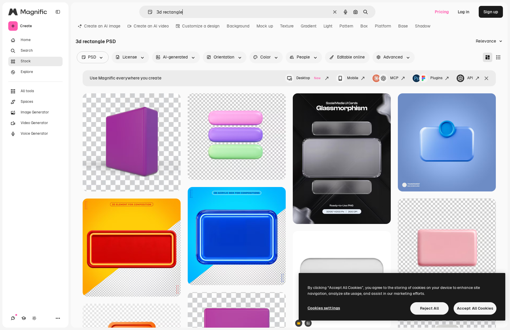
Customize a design (201, 26)
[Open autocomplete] (148, 12)
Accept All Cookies (475, 308)
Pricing (442, 11)
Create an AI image (102, 26)
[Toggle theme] (34, 318)
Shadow (422, 26)
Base (403, 26)
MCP (394, 78)
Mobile (352, 78)
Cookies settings (324, 308)
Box (364, 26)
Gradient (308, 26)
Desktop (308, 78)
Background (238, 26)
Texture (287, 26)
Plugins (436, 78)
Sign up (490, 11)
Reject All (429, 308)
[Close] (486, 78)
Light (327, 26)
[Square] (498, 57)
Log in (463, 11)
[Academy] (23, 318)
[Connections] (13, 318)
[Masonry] (487, 57)
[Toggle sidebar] (58, 12)
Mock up (264, 26)
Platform (383, 26)
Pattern (346, 26)
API (470, 78)
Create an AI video (151, 26)
